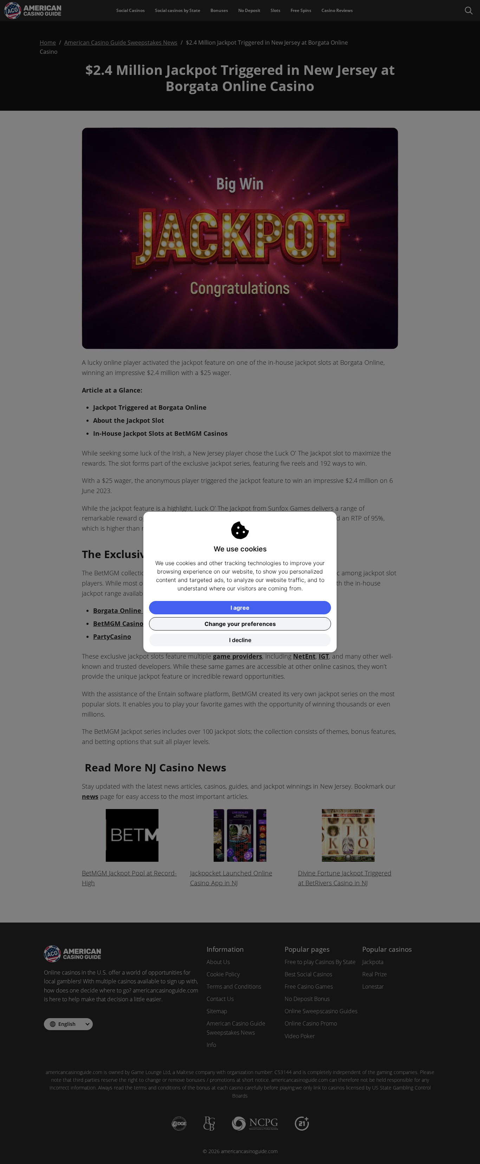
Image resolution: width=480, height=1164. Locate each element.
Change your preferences (240, 623)
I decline (240, 640)
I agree (240, 607)
